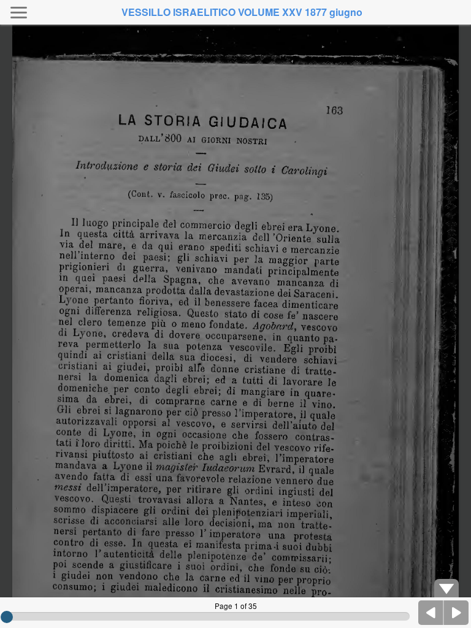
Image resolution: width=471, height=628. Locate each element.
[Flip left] (431, 612)
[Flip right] (456, 612)
